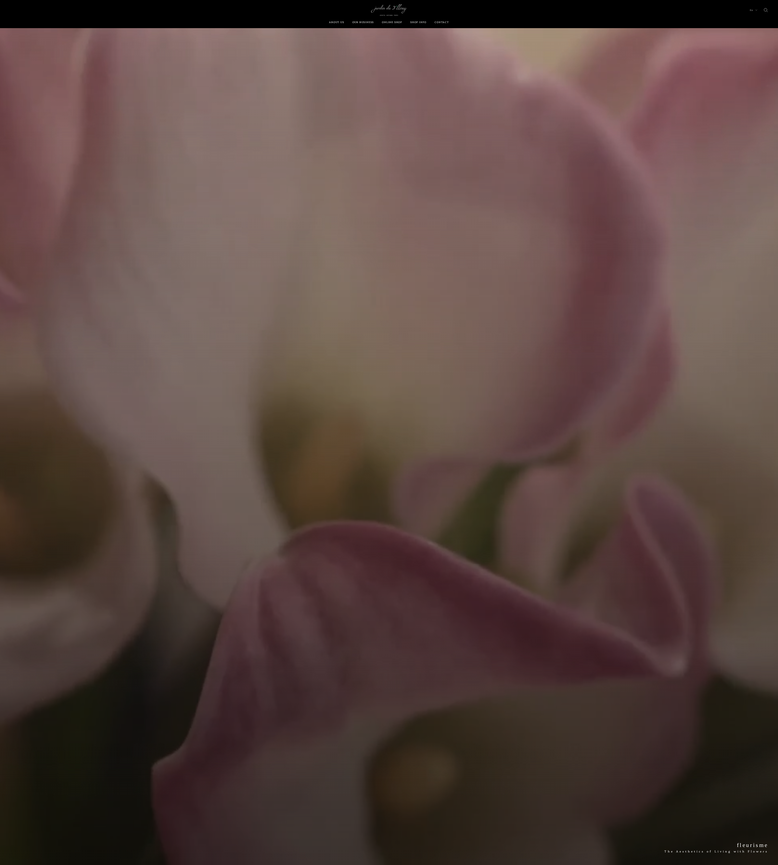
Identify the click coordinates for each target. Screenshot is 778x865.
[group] (389, 432)
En (751, 10)
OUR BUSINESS (363, 22)
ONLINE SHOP (392, 22)
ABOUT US (336, 22)
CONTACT (442, 22)
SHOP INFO (418, 22)
